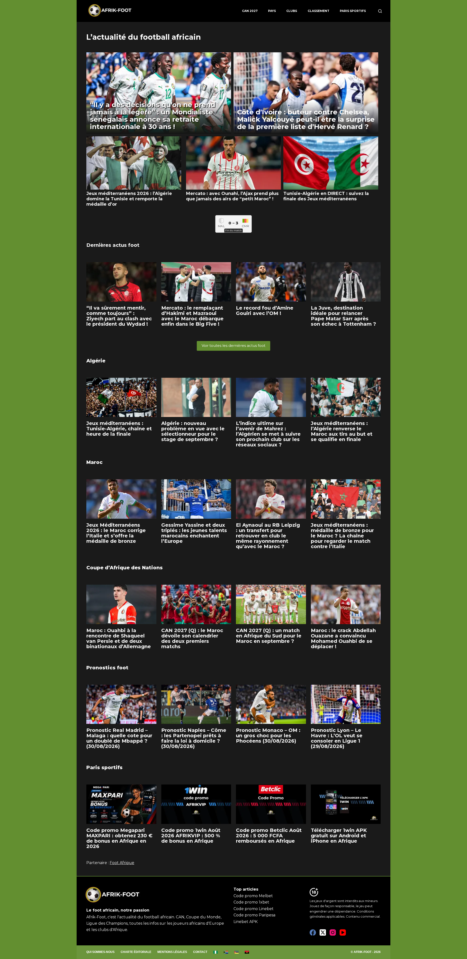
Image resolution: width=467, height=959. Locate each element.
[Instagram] (333, 932)
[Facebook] (313, 932)
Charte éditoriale (136, 952)
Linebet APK (246, 921)
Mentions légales (172, 952)
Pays (272, 11)
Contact (200, 952)
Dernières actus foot (112, 245)
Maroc (94, 462)
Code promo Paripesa (254, 915)
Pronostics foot (107, 668)
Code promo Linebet (254, 908)
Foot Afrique (122, 862)
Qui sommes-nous (100, 952)
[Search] (380, 11)
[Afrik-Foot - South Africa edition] (226, 952)
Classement (318, 11)
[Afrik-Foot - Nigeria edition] (215, 952)
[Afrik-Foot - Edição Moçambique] (236, 952)
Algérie (95, 361)
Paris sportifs (353, 11)
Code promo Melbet (253, 896)
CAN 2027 (250, 11)
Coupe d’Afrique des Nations (124, 568)
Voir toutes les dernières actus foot (233, 345)
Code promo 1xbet (251, 902)
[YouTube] (343, 932)
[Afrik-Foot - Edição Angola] (247, 952)
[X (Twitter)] (323, 932)
